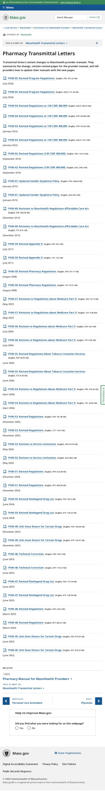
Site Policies (69, 764)
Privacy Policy (50, 764)
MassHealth (25, 28)
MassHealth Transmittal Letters (87, 28)
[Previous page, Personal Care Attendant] (6, 701)
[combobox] (78, 17)
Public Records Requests (17, 771)
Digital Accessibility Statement (20, 764)
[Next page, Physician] (98, 701)
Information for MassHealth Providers (52, 28)
